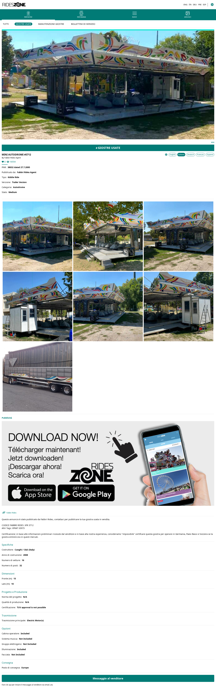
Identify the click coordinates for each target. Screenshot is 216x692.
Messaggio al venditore (108, 678)
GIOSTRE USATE (23, 24)
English (172, 154)
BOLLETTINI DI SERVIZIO (83, 24)
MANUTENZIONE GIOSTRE (51, 24)
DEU (195, 4)
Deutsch (190, 154)
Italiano (181, 154)
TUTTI (6, 24)
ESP (204, 4)
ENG (185, 4)
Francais (200, 154)
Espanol (210, 154)
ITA (190, 4)
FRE (199, 4)
